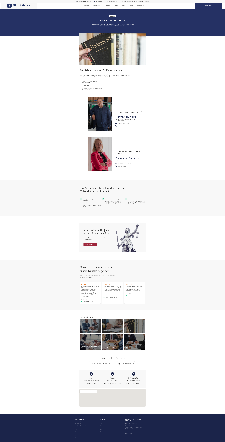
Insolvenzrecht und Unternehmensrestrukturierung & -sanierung (90, 346)
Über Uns (107, 5)
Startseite (86, 5)
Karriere (123, 5)
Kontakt (116, 5)
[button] (112, 16)
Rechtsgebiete (96, 5)
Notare (131, 5)
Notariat (128, 347)
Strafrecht (128, 330)
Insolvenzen (139, 5)
